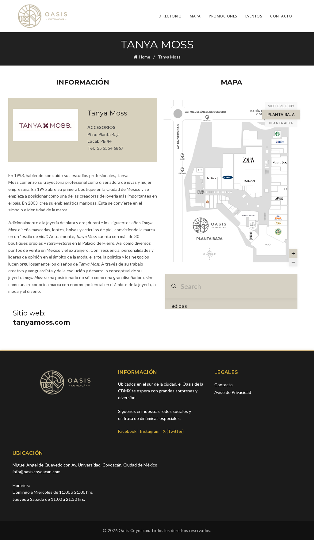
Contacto (223, 384)
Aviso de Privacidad (232, 392)
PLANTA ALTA (281, 123)
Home (144, 56)
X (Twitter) (173, 431)
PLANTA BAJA (281, 114)
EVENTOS (253, 16)
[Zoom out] (293, 262)
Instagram (149, 431)
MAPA (195, 16)
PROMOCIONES (223, 16)
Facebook (127, 431)
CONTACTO (281, 16)
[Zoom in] (293, 253)
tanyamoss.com (41, 322)
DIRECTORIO (170, 16)
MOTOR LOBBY (281, 106)
